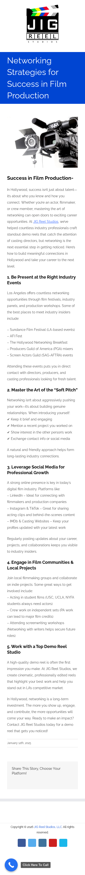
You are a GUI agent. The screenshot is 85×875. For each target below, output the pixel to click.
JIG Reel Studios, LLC (48, 827)
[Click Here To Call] (11, 864)
